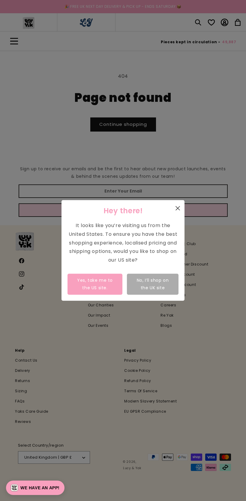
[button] (35, 488)
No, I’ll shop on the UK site (153, 284)
